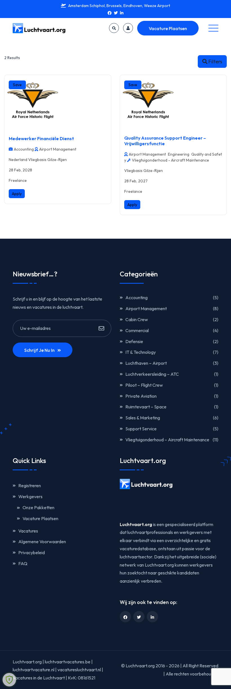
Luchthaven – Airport (146, 363)
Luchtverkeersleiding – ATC (152, 374)
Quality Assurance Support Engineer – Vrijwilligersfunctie (165, 140)
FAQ (22, 563)
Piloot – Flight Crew (144, 385)
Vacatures (28, 531)
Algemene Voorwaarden (42, 541)
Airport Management (146, 308)
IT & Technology (140, 352)
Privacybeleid (31, 552)
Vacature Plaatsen (168, 28)
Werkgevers (30, 496)
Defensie (134, 341)
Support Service (141, 428)
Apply (17, 193)
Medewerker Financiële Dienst (41, 138)
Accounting (136, 297)
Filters (215, 61)
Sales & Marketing (142, 417)
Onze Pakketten (38, 507)
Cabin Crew (136, 319)
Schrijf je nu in (39, 350)
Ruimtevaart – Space (145, 407)
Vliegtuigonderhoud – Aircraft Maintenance (167, 439)
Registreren (29, 485)
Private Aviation (141, 396)
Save (17, 84)
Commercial (137, 330)
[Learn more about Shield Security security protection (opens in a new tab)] (9, 679)
